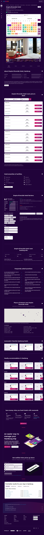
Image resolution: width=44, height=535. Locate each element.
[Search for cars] (1, 7)
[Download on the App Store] (35, 519)
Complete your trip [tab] (26, 486)
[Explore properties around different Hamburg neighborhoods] (42, 358)
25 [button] (18, 29)
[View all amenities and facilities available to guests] (42, 174)
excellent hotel (7, 219)
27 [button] (8, 31)
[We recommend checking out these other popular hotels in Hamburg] (42, 341)
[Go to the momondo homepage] (6, 1)
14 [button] (10, 27)
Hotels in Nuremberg (8, 494)
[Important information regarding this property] (42, 249)
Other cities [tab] (7, 486)
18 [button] (18, 27)
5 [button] (20, 23)
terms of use (15, 475)
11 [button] (18, 25)
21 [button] (10, 29)
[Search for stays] (1, 6)
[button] (1, 1)
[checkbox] (8, 238)
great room (11, 215)
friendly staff (11, 219)
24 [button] (16, 29)
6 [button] (27, 25)
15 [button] (12, 27)
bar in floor (14, 217)
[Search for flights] (1, 4)
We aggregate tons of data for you (10, 508)
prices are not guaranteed (23, 504)
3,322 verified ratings (14, 12)
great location (6, 215)
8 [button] (12, 25)
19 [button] (20, 27)
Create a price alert (36, 417)
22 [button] (12, 29)
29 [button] (12, 31)
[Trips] (1, 13)
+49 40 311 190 (8, 11)
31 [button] (35, 31)
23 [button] (14, 29)
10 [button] (16, 25)
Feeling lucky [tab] (20, 486)
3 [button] (16, 23)
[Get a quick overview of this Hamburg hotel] (42, 71)
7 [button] (29, 25)
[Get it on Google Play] (35, 517)
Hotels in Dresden (7, 496)
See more (40, 361)
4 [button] (18, 23)
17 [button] (16, 27)
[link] (14, 368)
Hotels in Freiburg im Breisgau (28, 494)
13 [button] (8, 27)
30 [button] (14, 31)
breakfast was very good (8, 217)
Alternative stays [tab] (13, 486)
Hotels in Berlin (7, 490)
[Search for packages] (1, 9)
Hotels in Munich (26, 490)
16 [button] (14, 27)
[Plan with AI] (1, 11)
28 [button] (10, 31)
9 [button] (14, 25)
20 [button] (8, 29)
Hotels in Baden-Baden (27, 496)
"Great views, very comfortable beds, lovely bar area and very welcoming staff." (31, 201)
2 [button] (14, 23)
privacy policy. (19, 475)
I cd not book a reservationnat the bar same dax (28, 206)
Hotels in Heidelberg (26, 495)
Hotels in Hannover (8, 495)
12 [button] (20, 25)
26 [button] (20, 29)
